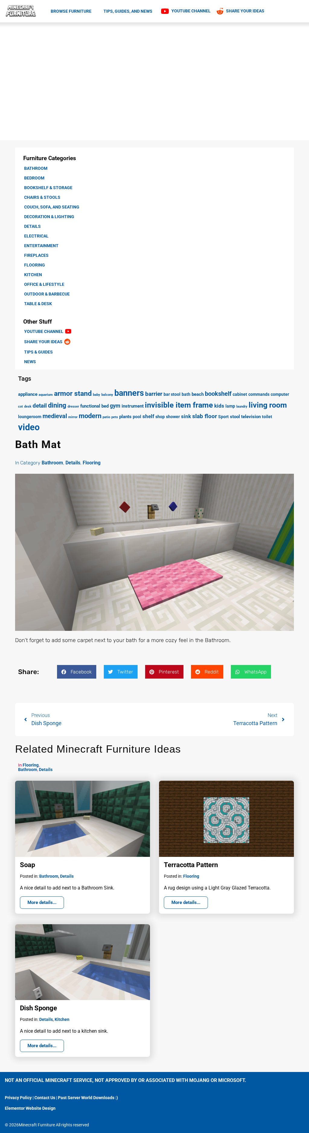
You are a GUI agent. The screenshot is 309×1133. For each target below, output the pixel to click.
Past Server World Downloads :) (88, 1097)
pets (114, 417)
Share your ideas (44, 341)
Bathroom (35, 168)
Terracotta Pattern (191, 865)
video (29, 427)
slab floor (204, 416)
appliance (27, 394)
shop (160, 416)
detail (40, 405)
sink (186, 416)
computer (280, 394)
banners (129, 393)
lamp (230, 406)
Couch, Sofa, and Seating (51, 207)
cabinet (240, 394)
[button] (76, 672)
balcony (107, 395)
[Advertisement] (154, 67)
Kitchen (33, 274)
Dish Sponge (38, 1008)
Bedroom (34, 178)
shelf (148, 416)
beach (198, 394)
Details (32, 226)
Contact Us (44, 1097)
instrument (133, 406)
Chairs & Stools (42, 197)
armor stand (73, 393)
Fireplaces (36, 255)
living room (268, 405)
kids (219, 406)
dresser (73, 406)
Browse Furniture (71, 11)
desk (27, 406)
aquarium (46, 395)
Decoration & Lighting (49, 216)
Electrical (36, 236)
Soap (27, 865)
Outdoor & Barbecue (47, 294)
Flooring (34, 265)
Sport (223, 416)
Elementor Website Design (30, 1108)
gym (115, 405)
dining (57, 405)
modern (90, 416)
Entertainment (41, 245)
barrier (153, 393)
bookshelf (218, 393)
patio (106, 417)
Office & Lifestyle (44, 284)
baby (96, 395)
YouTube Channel (44, 331)
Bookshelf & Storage (48, 187)
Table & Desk (38, 303)
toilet (267, 416)
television (251, 416)
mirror (73, 417)
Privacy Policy (18, 1097)
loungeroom (29, 416)
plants (125, 416)
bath (186, 394)
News (30, 361)
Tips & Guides (38, 352)
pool (137, 416)
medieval (55, 416)
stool (235, 416)
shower (173, 416)
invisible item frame (179, 404)
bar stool (172, 394)
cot (20, 406)
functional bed (94, 406)
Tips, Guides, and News (128, 11)
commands (258, 394)
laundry (241, 406)
